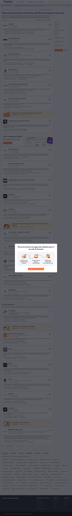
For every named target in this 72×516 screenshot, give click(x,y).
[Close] (55, 245)
